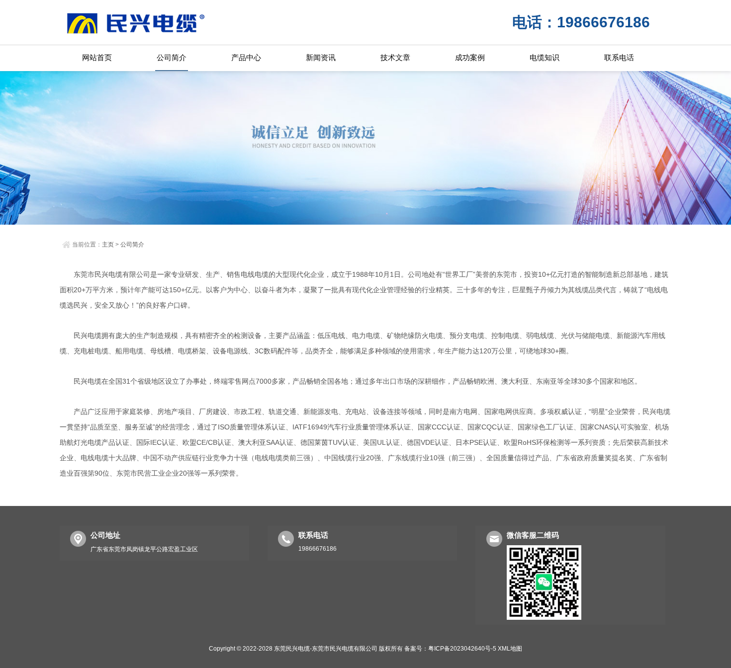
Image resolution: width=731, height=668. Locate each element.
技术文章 (395, 57)
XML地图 (510, 648)
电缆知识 (544, 57)
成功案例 (470, 57)
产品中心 (246, 57)
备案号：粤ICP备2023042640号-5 (450, 648)
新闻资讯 (321, 57)
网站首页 (97, 57)
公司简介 (171, 57)
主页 (108, 244)
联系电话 (619, 57)
